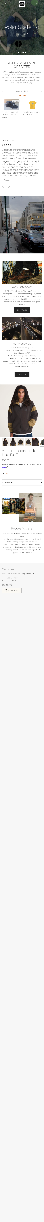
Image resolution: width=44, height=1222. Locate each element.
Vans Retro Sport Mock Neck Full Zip (18, 453)
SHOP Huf (22, 375)
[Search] (7, 4)
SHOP (22, 35)
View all (22, 95)
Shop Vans (22, 310)
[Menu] (2, 4)
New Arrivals (22, 91)
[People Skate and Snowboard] (22, 4)
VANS (7, 473)
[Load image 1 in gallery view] (22, 410)
